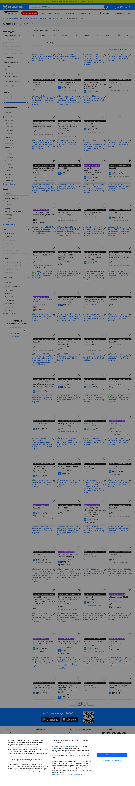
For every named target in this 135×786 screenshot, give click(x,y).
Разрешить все (112, 755)
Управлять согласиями (112, 760)
